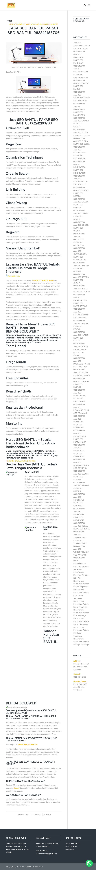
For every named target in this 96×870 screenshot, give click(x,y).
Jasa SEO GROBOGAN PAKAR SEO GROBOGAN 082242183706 (79, 242)
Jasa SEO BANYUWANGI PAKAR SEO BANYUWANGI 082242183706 (79, 112)
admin (48, 814)
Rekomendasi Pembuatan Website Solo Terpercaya (81, 612)
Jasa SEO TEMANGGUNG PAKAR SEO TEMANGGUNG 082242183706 (79, 540)
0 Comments (36, 814)
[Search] (83, 5)
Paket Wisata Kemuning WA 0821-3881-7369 (81, 575)
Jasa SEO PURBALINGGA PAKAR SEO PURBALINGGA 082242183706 (79, 439)
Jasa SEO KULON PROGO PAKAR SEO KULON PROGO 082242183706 (80, 352)
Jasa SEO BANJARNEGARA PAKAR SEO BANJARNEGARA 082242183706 (80, 74)
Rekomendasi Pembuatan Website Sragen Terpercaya (81, 621)
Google (16, 788)
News (55, 24)
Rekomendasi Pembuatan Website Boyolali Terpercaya (81, 584)
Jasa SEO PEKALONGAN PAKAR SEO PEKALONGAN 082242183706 (79, 399)
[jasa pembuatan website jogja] (34, 275)
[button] (89, 863)
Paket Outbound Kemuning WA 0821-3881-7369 (81, 566)
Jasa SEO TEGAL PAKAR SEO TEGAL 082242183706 (81, 529)
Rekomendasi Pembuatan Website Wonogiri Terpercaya (81, 641)
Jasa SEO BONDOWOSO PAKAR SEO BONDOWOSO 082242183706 (79, 170)
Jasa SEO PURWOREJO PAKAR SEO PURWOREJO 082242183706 (79, 453)
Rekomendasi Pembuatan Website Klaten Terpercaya (81, 604)
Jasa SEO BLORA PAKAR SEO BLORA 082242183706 (81, 144)
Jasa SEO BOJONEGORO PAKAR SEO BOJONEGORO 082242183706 (79, 155)
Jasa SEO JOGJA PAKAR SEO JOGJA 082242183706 (81, 291)
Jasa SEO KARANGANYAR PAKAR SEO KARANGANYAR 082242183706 (80, 303)
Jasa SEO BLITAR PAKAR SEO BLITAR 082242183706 (81, 135)
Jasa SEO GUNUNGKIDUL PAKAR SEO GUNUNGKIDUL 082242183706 (80, 257)
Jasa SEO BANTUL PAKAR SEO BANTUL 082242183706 (30, 24)
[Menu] (89, 5)
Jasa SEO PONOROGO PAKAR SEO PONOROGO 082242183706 (79, 425)
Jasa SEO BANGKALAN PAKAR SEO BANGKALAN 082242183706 (79, 60)
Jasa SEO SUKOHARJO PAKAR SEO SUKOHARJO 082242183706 (79, 503)
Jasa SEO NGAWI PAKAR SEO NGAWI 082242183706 (81, 375)
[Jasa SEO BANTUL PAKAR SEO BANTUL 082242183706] (34, 53)
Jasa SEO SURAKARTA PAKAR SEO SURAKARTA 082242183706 (79, 517)
